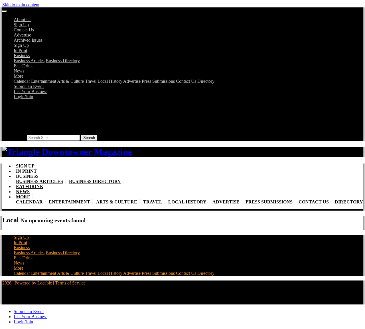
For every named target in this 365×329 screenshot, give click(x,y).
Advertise (22, 35)
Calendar (22, 81)
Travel (90, 81)
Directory (205, 81)
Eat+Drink (23, 65)
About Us (22, 19)
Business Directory (63, 60)
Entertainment (43, 81)
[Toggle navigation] (4, 11)
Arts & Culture (70, 81)
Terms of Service (70, 282)
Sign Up (21, 24)
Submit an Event (29, 86)
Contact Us (24, 29)
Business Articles (29, 60)
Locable (44, 282)
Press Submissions (158, 81)
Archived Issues (28, 40)
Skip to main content (20, 4)
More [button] (18, 76)
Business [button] (22, 55)
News (19, 70)
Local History (110, 81)
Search (20, 137)
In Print (20, 50)
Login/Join (23, 96)
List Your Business (30, 91)
